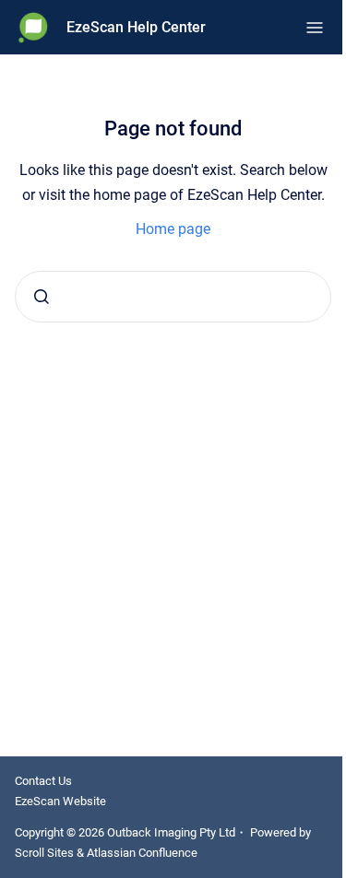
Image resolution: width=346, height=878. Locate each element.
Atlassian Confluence (142, 853)
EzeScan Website (60, 801)
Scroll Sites (44, 853)
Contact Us (43, 781)
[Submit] (41, 296)
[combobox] (173, 297)
